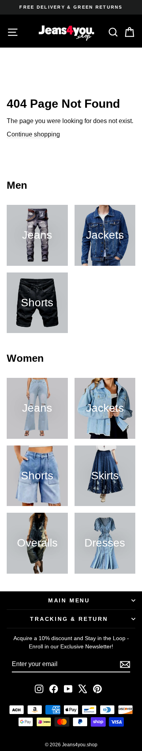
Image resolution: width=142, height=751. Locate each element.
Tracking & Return (69, 619)
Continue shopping (33, 134)
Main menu (69, 600)
